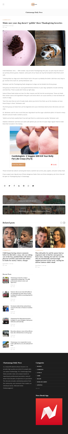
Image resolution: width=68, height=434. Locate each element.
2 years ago (44, 265)
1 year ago (11, 263)
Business (39, 366)
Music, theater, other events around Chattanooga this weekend (34, 211)
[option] (17, 246)
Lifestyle (46, 209)
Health (39, 378)
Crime (38, 375)
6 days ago (13, 284)
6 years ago (11, 25)
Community (7, 19)
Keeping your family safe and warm (27, 201)
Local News (22, 198)
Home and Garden (42, 381)
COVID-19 (39, 372)
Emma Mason (5, 25)
